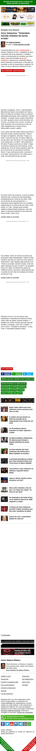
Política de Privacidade (25, 712)
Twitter (13, 390)
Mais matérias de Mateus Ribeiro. (18, 670)
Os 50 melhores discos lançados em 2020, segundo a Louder (20, 430)
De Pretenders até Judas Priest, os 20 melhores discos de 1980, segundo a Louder (21, 499)
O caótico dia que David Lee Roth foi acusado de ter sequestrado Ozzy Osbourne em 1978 (21, 420)
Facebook (22, 386)
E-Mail (15, 393)
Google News (6, 393)
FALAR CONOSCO (7, 694)
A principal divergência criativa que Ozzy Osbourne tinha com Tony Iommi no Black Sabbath (20, 461)
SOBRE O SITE (6, 676)
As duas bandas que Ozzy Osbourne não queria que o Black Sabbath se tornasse (19, 451)
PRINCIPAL (26, 676)
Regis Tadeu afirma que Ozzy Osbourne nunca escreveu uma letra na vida (21, 409)
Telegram (13, 386)
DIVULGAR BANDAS (7, 685)
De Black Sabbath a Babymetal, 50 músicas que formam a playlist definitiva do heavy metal (21, 441)
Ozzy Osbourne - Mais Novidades (13, 70)
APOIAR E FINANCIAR (8, 688)
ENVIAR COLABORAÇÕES (9, 682)
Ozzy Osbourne (14, 30)
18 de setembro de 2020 (22, 44)
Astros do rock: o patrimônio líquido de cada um (20, 518)
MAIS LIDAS (26, 682)
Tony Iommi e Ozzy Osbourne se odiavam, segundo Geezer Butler (21, 471)
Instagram (5, 390)
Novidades (4, 30)
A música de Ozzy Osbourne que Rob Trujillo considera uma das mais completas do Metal (21, 509)
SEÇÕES (25, 685)
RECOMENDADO (27, 679)
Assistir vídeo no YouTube (10, 217)
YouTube (21, 390)
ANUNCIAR (4, 679)
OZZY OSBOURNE (22, 50)
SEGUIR (3, 691)
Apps (20, 393)
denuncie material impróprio (10, 710)
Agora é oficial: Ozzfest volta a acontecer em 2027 (20, 479)
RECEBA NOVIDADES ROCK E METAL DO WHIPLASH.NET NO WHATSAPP (18, 2)
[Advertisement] (15, 177)
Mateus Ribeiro (14, 42)
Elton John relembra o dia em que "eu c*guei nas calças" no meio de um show (20, 490)
